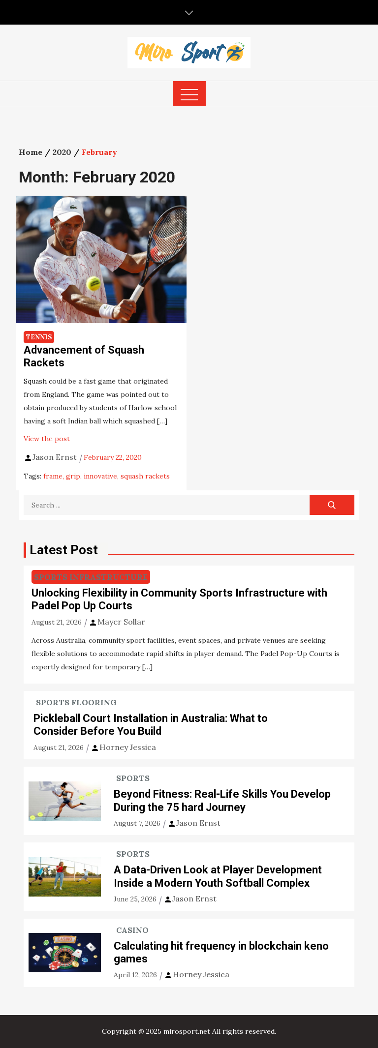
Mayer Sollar (121, 622)
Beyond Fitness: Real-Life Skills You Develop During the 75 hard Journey (222, 800)
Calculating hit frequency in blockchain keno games (221, 952)
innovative (100, 476)
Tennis (39, 337)
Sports (133, 778)
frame (53, 476)
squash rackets (145, 476)
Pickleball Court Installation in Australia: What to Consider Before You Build (150, 724)
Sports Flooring (76, 702)
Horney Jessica (127, 747)
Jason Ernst (54, 457)
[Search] (332, 505)
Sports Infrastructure (91, 577)
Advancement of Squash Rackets (84, 356)
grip (73, 476)
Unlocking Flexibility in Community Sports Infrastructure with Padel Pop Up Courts (179, 599)
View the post (47, 438)
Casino (132, 930)
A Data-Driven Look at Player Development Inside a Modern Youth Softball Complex (218, 876)
